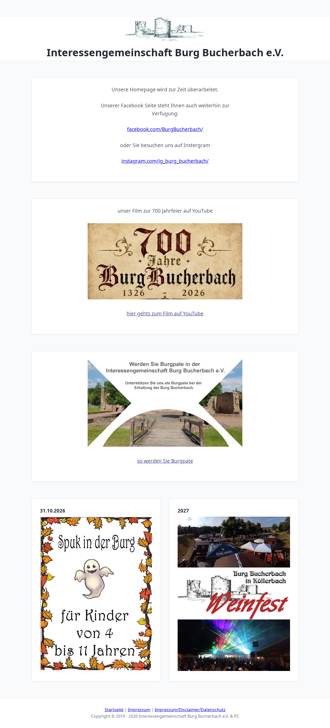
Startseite (114, 710)
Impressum (139, 710)
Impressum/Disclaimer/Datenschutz (190, 710)
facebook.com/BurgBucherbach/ (165, 129)
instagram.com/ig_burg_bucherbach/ (165, 160)
